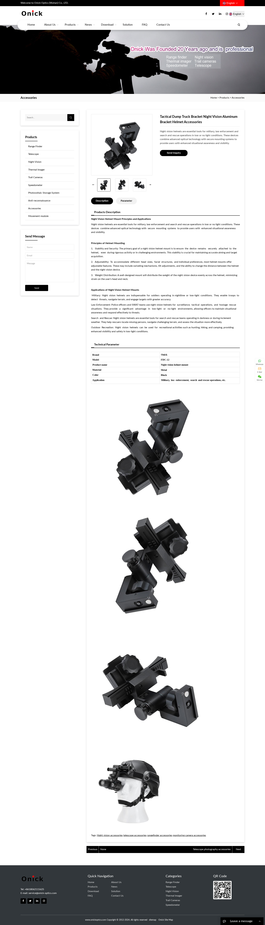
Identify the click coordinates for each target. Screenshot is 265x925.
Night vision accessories (110, 835)
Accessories (238, 97)
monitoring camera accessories (189, 835)
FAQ (144, 24)
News (88, 24)
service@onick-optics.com (43, 893)
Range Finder (35, 146)
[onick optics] (43, 13)
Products (70, 24)
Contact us (163, 24)
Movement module (38, 216)
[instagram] (227, 14)
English (231, 3)
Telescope (33, 154)
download (107, 24)
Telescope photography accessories (212, 849)
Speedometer (35, 185)
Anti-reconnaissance (39, 200)
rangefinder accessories (159, 835)
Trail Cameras (35, 177)
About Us (50, 24)
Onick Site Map (165, 920)
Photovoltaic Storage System (43, 193)
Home (31, 24)
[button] (150, 185)
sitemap (152, 920)
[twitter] (213, 14)
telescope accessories (134, 835)
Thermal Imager (36, 169)
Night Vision (34, 162)
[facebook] (206, 14)
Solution (128, 24)
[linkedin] (220, 14)
